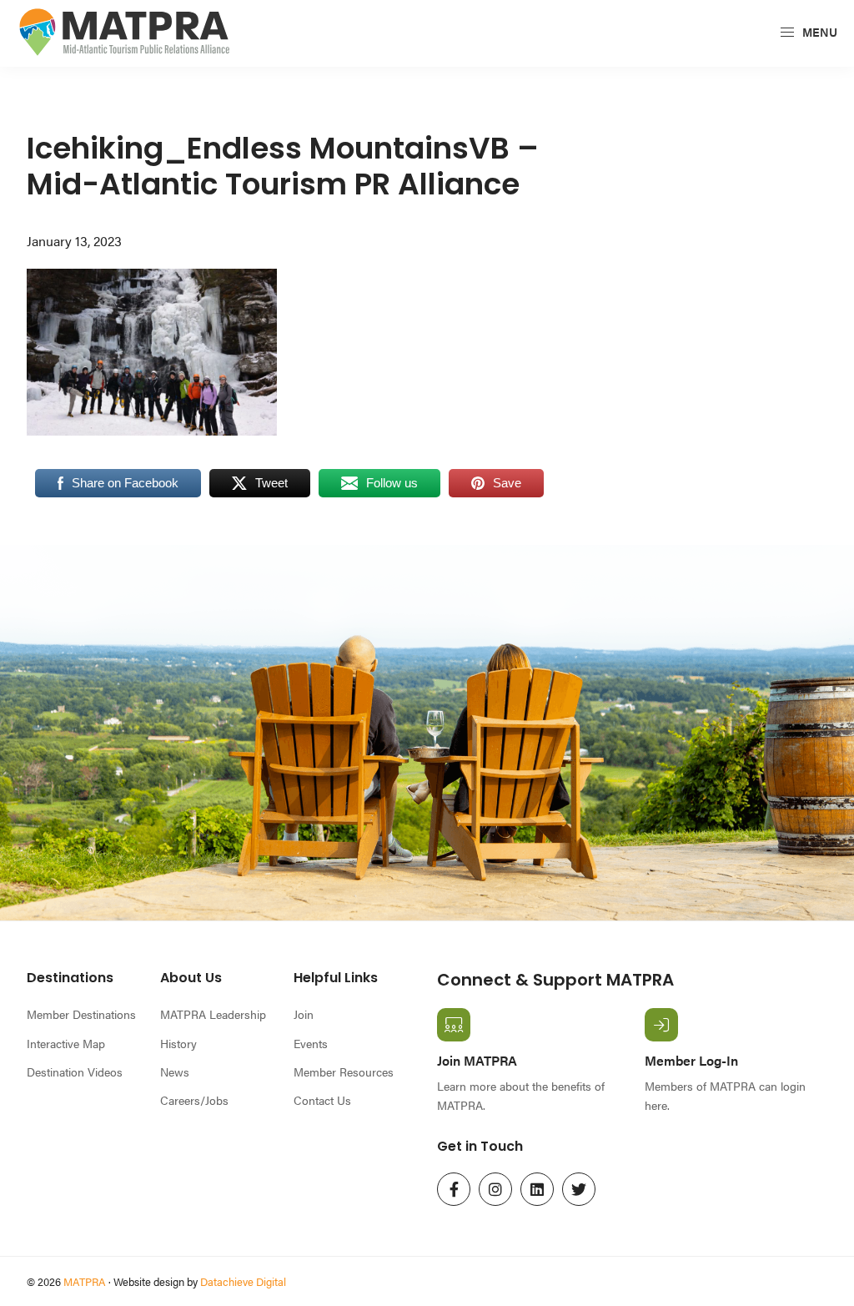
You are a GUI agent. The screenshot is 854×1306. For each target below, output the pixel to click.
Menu (818, 31)
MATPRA (84, 1281)
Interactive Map (66, 1043)
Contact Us (322, 1100)
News (174, 1071)
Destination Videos (75, 1071)
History (178, 1043)
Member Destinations (81, 1014)
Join (304, 1014)
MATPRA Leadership (213, 1014)
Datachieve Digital (243, 1281)
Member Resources (344, 1071)
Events (311, 1043)
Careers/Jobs (194, 1100)
